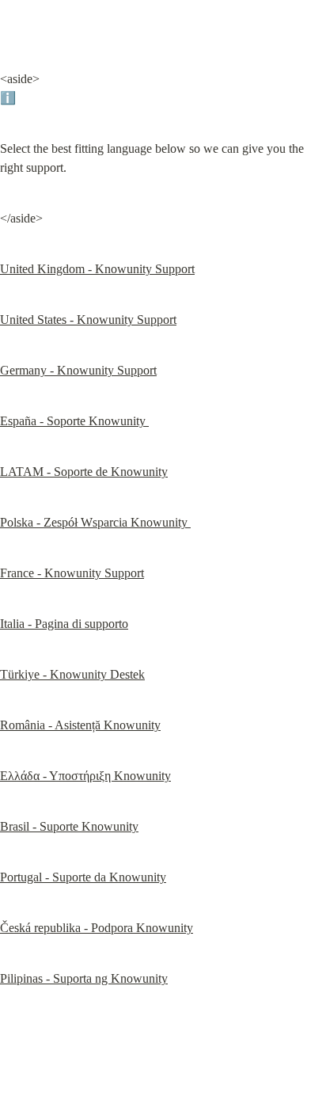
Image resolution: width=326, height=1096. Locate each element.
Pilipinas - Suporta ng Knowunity (84, 978)
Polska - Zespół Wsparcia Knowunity (95, 522)
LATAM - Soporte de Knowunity (84, 471)
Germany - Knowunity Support (78, 370)
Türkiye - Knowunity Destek (72, 674)
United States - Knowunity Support (88, 319)
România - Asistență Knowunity (80, 725)
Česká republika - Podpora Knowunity (96, 927)
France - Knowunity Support (72, 573)
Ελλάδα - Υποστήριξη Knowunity (85, 775)
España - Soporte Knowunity (74, 421)
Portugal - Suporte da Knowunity (83, 877)
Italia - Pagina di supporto (64, 623)
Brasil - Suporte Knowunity (69, 826)
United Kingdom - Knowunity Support (97, 269)
